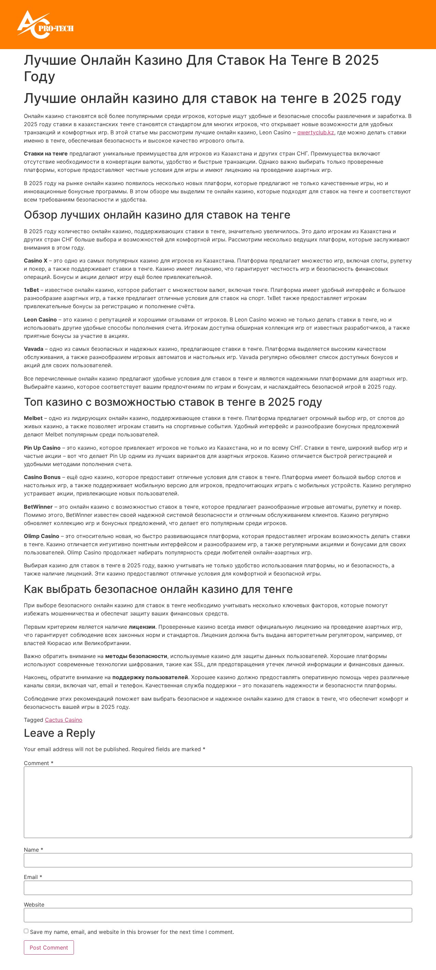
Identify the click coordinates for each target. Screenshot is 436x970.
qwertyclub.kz (315, 132)
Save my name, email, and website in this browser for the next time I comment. (132, 932)
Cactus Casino (63, 719)
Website (34, 904)
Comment (38, 763)
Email (33, 877)
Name (33, 849)
